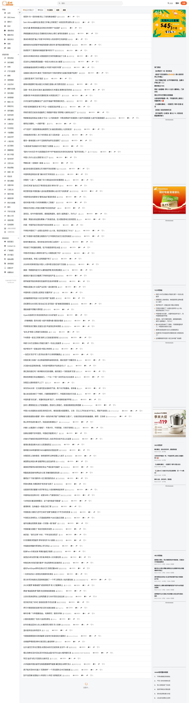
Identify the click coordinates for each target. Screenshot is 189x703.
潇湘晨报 (71, 84)
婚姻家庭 (10, 150)
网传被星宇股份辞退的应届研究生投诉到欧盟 (40, 281)
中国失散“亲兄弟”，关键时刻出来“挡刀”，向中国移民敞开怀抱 (47, 399)
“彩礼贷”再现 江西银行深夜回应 (35, 332)
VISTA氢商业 (93, 152)
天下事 (66, 270)
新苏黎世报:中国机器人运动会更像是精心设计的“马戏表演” (46, 191)
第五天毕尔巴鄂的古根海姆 (163, 95)
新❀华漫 (10, 154)
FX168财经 (61, 462)
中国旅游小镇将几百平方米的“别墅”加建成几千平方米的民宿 (46, 512)
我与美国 (10, 181)
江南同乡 (10, 124)
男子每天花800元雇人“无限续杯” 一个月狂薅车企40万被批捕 (46, 669)
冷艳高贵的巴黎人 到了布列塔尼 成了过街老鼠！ (42, 135)
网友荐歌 (10, 168)
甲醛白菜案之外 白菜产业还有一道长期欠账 (40, 287)
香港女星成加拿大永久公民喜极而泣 (37, 444)
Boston (59, 642)
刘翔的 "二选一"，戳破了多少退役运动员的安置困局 (43, 180)
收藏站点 (10, 272)
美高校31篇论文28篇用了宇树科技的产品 (39, 275)
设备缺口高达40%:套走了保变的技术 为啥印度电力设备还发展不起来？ (50, 73)
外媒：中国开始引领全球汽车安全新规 (38, 225)
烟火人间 (10, 216)
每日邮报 (78, 129)
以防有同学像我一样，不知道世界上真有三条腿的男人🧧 (169, 99)
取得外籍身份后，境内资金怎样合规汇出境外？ (41, 242)
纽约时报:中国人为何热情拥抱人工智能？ (39, 202)
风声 (60, 287)
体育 (8, 67)
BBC (62, 186)
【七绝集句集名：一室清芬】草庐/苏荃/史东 (168, 105)
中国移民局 (77, 236)
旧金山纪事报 (66, 495)
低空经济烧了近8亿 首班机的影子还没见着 (39, 602)
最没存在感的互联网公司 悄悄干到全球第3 (39, 169)
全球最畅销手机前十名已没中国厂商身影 (39, 298)
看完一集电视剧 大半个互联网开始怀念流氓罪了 (42, 140)
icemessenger (88, 405)
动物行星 (71, 56)
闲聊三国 (10, 119)
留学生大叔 (77, 664)
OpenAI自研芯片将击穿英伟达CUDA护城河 (40, 315)
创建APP (10, 268)
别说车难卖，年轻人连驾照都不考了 (37, 259)
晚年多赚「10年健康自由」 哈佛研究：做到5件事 (42, 613)
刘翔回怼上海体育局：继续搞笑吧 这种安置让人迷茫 (43, 456)
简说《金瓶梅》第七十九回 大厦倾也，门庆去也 (169, 90)
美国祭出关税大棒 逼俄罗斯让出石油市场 (39, 461)
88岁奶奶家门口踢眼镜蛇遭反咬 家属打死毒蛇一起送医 (44, 681)
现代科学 (10, 159)
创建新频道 (11, 232)
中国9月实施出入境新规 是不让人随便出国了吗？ (42, 253)
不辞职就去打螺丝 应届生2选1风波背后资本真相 (42, 326)
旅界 (46, 79)
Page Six (60, 608)
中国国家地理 (53, 692)
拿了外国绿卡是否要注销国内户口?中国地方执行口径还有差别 (47, 236)
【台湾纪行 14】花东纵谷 (163, 71)
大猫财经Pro (67, 326)
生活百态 (10, 128)
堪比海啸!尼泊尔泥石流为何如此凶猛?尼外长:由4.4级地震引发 (47, 653)
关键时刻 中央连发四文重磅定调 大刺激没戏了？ (42, 95)
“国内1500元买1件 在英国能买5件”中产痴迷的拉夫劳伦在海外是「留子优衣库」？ (55, 152)
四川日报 (70, 597)
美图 (8, 48)
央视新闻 (67, 675)
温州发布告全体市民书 (32, 630)
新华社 (64, 28)
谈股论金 (10, 185)
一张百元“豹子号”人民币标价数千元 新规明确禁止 (42, 354)
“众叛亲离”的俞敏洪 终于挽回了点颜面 (38, 146)
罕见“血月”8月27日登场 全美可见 (36, 658)
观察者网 (60, 276)
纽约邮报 (67, 563)
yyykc (68, 180)
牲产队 (50, 124)
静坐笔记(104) (159, 86)
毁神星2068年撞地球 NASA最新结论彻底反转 (41, 450)
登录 (177, 3)
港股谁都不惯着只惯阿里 (33, 309)
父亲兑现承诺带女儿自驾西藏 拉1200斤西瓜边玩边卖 (44, 596)
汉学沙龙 (10, 163)
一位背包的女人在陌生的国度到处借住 (38, 574)
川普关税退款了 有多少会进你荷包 (36, 619)
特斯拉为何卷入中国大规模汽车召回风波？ (40, 208)
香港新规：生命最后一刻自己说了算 (37, 506)
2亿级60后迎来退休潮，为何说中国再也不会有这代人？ (45, 365)
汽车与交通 (11, 211)
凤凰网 (72, 34)
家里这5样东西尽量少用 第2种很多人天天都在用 (42, 557)
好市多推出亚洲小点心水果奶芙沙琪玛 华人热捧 (42, 624)
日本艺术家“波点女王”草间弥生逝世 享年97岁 (41, 185)
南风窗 (55, 507)
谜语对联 (10, 220)
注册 (183, 3)
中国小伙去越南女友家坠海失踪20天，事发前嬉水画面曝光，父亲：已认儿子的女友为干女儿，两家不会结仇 (65, 411)
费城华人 (60, 591)
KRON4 (68, 518)
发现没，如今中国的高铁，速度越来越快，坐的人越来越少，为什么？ (50, 214)
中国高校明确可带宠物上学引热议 (36, 546)
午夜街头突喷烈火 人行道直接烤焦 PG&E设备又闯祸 (43, 518)
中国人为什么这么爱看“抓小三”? (35, 157)
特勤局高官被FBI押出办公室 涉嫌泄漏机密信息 (41, 473)
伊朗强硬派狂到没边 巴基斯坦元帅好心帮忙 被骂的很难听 (45, 33)
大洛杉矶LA (66, 467)
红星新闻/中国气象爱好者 (81, 653)
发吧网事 (10, 97)
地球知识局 (60, 50)
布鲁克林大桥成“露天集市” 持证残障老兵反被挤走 (42, 563)
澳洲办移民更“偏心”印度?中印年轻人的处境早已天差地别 (45, 39)
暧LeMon (68, 321)
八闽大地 (10, 141)
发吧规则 (10, 263)
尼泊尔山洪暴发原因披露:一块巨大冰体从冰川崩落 (42, 61)
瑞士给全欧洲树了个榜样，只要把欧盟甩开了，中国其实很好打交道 (49, 394)
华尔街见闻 (67, 67)
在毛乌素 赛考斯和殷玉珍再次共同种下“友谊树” (41, 28)
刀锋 (62, 433)
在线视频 (10, 224)
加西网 (65, 557)
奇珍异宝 (10, 58)
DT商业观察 (62, 169)
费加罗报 (66, 135)
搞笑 (8, 75)
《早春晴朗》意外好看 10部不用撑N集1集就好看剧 (43, 320)
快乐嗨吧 (10, 62)
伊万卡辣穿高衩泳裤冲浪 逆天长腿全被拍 (39, 608)
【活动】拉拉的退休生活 (162, 110)
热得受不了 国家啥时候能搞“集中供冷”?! (38, 50)
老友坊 (9, 176)
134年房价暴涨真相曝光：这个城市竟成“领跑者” (42, 501)
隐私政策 (10, 259)
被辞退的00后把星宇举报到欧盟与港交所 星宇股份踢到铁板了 (47, 45)
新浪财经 (63, 281)
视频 (8, 44)
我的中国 (10, 194)
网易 (51, 158)
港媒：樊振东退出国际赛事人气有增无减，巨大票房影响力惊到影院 (49, 219)
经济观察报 (62, 602)
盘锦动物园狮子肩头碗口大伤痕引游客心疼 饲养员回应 (44, 84)
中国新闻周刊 (58, 529)
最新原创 (11, 30)
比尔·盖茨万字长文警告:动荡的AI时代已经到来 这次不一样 (45, 647)
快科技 (59, 298)
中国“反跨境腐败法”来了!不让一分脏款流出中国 (41, 106)
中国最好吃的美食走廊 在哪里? (35, 692)
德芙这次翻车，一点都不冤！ (34, 123)
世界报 (60, 197)
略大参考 (48, 309)
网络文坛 (10, 106)
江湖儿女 (10, 189)
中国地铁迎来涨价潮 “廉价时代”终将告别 (39, 174)
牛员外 (57, 225)
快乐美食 (10, 93)
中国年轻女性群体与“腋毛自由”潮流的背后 (39, 197)
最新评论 (10, 35)
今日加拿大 (67, 613)
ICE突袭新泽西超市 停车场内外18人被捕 (39, 540)
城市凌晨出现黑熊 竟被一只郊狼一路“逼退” (40, 523)
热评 (8, 26)
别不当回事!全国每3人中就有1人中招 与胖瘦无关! (42, 675)
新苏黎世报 (74, 191)
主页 (8, 13)
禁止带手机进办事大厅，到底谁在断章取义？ (40, 422)
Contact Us (11, 246)
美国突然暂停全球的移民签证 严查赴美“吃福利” (41, 467)
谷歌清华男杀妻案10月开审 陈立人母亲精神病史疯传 (43, 489)
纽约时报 (60, 203)
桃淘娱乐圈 (77, 90)
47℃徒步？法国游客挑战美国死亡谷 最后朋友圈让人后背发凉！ (48, 129)
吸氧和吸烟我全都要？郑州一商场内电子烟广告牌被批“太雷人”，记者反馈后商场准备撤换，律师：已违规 (64, 416)
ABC (61, 535)
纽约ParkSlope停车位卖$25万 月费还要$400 (40, 568)
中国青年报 (55, 546)
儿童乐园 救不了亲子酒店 (33, 78)
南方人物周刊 (59, 574)
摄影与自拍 (11, 89)
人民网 (74, 512)
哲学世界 (10, 115)
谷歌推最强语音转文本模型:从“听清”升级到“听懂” (42, 67)
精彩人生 (10, 102)
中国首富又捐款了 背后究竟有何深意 (37, 529)
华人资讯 (62, 523)
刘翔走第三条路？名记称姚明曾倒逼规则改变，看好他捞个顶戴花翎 (49, 360)
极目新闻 (75, 304)
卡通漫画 (10, 132)
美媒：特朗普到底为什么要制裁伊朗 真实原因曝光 (42, 270)
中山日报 (71, 681)
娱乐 (8, 207)
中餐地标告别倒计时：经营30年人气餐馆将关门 (41, 495)
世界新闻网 (66, 625)
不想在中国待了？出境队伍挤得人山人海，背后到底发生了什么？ (48, 230)
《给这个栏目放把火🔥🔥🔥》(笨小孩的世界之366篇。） (169, 75)
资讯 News (11, 17)
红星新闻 (67, 354)
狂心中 (80, 371)
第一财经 (53, 332)
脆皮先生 (71, 101)
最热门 (9, 22)
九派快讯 (75, 670)
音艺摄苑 (10, 111)
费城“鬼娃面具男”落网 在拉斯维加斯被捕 (39, 591)
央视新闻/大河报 (69, 62)
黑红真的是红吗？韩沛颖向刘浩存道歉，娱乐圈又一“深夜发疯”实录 (49, 371)
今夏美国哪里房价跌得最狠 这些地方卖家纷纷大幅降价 (44, 636)
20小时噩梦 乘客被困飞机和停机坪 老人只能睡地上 (43, 585)
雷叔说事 (66, 141)
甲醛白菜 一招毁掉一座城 (33, 163)
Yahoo (54, 619)
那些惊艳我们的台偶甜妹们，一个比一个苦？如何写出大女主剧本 (48, 377)
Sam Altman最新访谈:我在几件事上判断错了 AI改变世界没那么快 (48, 22)
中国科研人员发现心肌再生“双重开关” (38, 292)
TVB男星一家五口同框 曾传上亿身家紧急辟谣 (41, 337)
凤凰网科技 (58, 552)
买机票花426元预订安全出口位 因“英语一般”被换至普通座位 (46, 304)
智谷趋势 (62, 17)
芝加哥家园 (60, 478)
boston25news (73, 636)
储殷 (71, 39)
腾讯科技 (73, 647)
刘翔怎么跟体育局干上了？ (33, 382)
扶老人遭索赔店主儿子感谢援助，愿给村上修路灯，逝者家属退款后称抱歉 (52, 405)
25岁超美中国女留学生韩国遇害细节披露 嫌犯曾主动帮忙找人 (47, 664)
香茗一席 (10, 172)
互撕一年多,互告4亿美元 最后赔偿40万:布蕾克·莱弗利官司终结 (47, 90)
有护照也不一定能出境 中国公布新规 (37, 349)
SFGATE (65, 501)
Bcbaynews (70, 490)
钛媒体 (75, 45)
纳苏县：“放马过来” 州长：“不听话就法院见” (40, 534)
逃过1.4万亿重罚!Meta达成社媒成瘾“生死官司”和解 (43, 686)
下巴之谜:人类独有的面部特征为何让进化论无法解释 (43, 698)
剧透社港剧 (64, 338)
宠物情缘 (10, 80)
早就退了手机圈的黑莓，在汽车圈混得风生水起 (41, 247)
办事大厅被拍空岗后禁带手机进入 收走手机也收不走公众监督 (47, 439)
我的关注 (10, 39)
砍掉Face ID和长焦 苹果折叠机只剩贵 (38, 551)
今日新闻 (50, 10)
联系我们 (10, 242)
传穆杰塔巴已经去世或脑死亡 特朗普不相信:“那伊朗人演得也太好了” (49, 112)
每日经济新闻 (111, 118)
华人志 (64, 107)
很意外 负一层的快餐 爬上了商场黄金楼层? (40, 16)
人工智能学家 (70, 698)
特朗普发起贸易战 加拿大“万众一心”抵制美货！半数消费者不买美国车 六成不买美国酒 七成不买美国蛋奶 (64, 118)
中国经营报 (82, 112)
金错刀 (57, 146)
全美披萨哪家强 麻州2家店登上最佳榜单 (39, 641)
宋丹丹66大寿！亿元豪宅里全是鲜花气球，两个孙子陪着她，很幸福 (49, 388)
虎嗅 (78, 22)
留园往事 (10, 198)
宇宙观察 (64, 450)
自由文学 (10, 137)
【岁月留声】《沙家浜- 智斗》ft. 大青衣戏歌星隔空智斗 (168, 114)
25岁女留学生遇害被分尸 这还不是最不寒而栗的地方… (44, 101)
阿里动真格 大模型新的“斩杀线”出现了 (38, 484)
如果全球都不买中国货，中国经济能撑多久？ (40, 433)
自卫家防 (10, 146)
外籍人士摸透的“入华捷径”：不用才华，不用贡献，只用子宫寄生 (48, 427)
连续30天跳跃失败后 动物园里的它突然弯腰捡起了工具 (44, 56)
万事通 (56, 349)
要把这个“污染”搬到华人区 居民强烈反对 (39, 478)
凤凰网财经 (59, 484)
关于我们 (10, 255)
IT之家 (57, 293)
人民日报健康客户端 (81, 580)
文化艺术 (10, 84)
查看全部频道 (12, 228)
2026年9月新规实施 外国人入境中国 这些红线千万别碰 (44, 264)
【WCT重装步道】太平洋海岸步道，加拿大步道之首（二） (169, 81)
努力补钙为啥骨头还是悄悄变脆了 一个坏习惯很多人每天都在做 (48, 579)
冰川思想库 (60, 174)
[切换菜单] (20, 12)
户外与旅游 (11, 71)
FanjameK (66, 343)
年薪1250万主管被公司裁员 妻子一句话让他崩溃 (42, 343)
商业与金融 (11, 203)
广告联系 (10, 250)
